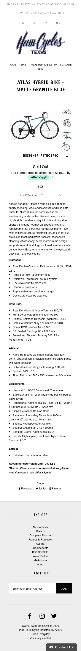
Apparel (40, 543)
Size (40, 186)
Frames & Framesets (41, 539)
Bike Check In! (40, 552)
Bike (23, 64)
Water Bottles (40, 556)
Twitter (42, 488)
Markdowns (40, 560)
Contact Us (63, 647)
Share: (40, 483)
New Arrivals (40, 527)
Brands (40, 531)
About (40, 564)
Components (40, 548)
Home (13, 64)
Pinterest (56, 488)
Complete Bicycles (40, 535)
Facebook (27, 488)
